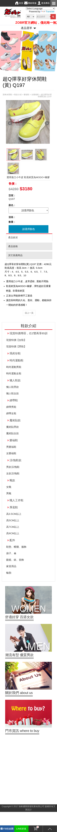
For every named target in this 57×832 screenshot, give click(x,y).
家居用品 (11, 566)
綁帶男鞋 (11, 407)
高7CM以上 (12, 526)
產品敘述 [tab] (13, 237)
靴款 (12, 480)
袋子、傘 (11, 553)
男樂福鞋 (11, 446)
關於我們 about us (19, 693)
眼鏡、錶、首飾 (15, 559)
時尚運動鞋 (16, 360)
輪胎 (8, 572)
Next (47, 123)
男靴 (8, 493)
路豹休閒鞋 (7, 94)
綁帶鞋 (14, 400)
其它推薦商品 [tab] (15, 255)
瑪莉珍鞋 (15, 353)
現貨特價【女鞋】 (16, 340)
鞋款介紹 (18, 94)
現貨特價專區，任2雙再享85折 (29, 333)
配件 (12, 540)
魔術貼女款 (12, 433)
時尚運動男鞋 (13, 367)
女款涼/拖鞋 (12, 473)
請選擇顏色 (28, 229)
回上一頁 (29, 313)
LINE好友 (21, 828)
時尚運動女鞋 (13, 373)
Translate (50, 11)
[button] (4, 51)
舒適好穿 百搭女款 (19, 617)
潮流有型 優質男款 (19, 655)
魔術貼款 (15, 420)
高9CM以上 (12, 533)
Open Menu (53, 3)
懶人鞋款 (15, 380)
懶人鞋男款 (12, 387)
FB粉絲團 (8, 828)
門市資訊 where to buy (22, 731)
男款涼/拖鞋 (12, 467)
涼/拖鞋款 (15, 460)
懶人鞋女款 (12, 393)
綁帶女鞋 (11, 413)
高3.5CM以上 (13, 514)
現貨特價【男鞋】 (16, 346)
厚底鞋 (14, 507)
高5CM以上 (12, 520)
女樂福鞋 (11, 453)
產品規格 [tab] (13, 246)
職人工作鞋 (16, 500)
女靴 (8, 487)
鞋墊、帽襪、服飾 (16, 546)
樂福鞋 (14, 440)
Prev (10, 123)
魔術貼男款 (12, 427)
